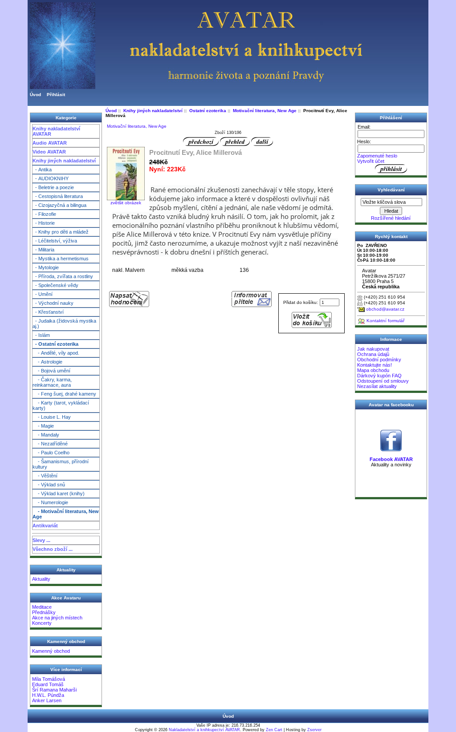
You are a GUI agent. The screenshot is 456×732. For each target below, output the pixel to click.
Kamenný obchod (51, 651)
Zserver (314, 730)
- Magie (43, 426)
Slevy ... (41, 540)
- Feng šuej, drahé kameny (64, 393)
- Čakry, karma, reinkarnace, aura (52, 382)
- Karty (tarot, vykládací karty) (61, 405)
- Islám (41, 335)
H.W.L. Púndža (48, 695)
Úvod (35, 94)
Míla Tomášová (48, 679)
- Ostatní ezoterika (55, 344)
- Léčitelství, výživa (55, 240)
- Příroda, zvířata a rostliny (63, 276)
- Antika (42, 169)
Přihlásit (56, 94)
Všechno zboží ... (53, 549)
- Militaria (43, 249)
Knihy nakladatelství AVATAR (56, 131)
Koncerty (42, 623)
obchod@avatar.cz (385, 309)
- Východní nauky (53, 303)
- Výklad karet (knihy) (59, 493)
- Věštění (45, 475)
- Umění (43, 294)
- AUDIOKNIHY (51, 178)
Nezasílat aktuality (377, 386)
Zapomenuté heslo (377, 155)
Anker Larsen (46, 700)
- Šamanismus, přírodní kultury (61, 464)
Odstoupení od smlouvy (383, 381)
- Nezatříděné (50, 443)
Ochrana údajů (373, 354)
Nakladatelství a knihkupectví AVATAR (204, 730)
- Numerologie (50, 502)
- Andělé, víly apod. (56, 353)
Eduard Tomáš (48, 684)
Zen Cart (274, 730)
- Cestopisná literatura (58, 196)
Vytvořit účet (370, 161)
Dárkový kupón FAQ (379, 375)
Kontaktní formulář (385, 320)
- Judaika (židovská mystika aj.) (64, 323)
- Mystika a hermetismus (61, 258)
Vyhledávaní (391, 189)
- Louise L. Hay (52, 417)
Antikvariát (45, 525)
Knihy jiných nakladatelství (64, 160)
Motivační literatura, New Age (265, 110)
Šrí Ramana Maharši (54, 689)
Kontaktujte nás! (374, 365)
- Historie (44, 223)
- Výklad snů (49, 484)
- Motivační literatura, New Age (66, 514)
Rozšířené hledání (391, 218)
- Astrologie (47, 361)
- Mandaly (46, 434)
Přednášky (44, 612)
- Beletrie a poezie (53, 187)
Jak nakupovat (373, 349)
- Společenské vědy (55, 285)
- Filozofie (44, 214)
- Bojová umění (51, 370)
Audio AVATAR (50, 143)
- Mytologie (46, 267)
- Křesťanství (48, 312)
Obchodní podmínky (379, 359)
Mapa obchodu (373, 370)
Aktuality (41, 579)
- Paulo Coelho (51, 452)
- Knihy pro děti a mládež (61, 232)
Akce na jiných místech (57, 617)
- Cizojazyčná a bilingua (59, 205)
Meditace (42, 607)
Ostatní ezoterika (207, 110)
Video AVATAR (49, 151)
